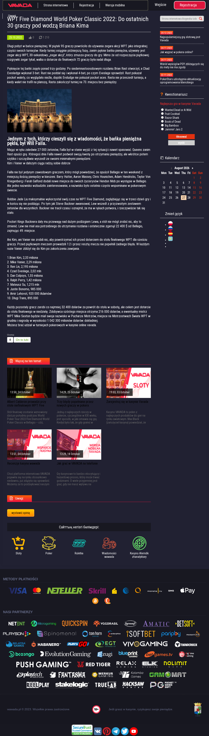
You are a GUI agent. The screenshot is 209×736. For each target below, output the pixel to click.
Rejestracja (86, 5)
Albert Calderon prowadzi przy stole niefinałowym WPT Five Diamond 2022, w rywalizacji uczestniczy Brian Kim (26, 407)
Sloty (19, 553)
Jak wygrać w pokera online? (176, 52)
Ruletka (79, 553)
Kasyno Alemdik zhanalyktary (139, 555)
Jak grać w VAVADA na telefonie (77, 463)
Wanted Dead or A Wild (177, 110)
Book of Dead (172, 121)
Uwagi (12, 16)
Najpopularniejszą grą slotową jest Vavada (180, 38)
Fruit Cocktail (172, 113)
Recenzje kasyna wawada (23, 463)
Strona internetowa (55, 5)
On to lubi (22, 339)
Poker (49, 553)
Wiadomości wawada (109, 555)
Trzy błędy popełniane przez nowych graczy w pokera (75, 403)
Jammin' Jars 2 (173, 129)
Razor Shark (171, 117)
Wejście (160, 4)
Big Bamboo (171, 125)
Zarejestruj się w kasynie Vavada (127, 402)
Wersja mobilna (115, 5)
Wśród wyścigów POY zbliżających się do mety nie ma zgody (182, 65)
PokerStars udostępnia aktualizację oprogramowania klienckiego (180, 80)
